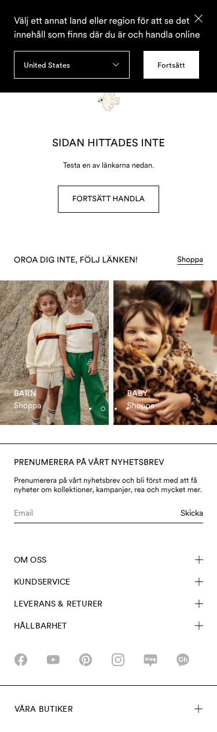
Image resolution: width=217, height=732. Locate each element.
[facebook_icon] (21, 660)
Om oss (30, 560)
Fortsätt (171, 65)
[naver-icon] (150, 660)
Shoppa (190, 260)
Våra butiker (43, 708)
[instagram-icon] (118, 660)
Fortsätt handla (108, 199)
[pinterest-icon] (86, 660)
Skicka (192, 512)
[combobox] (72, 65)
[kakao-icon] (183, 660)
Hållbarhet (40, 626)
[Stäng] (198, 18)
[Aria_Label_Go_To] (54, 352)
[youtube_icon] (53, 660)
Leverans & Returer (58, 604)
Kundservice (42, 582)
